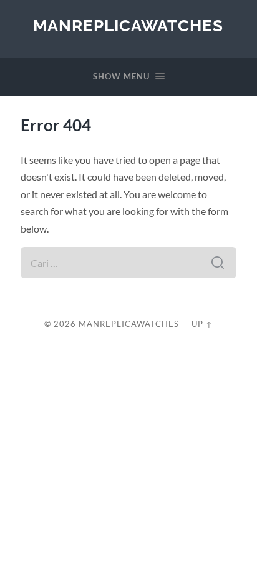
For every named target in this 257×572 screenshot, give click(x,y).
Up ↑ (202, 324)
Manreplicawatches (128, 25)
